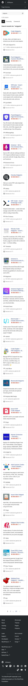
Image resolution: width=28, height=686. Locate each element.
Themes (17, 623)
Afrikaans (7, 662)
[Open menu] (25, 2)
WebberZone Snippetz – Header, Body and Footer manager (17, 579)
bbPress (5, 652)
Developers (5, 639)
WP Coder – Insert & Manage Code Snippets (17, 202)
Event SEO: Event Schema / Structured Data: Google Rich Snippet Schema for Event (18, 551)
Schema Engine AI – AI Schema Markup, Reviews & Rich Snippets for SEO (17, 290)
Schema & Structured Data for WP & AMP (17, 260)
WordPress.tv (6, 642)
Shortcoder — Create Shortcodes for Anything (17, 320)
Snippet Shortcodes (17, 522)
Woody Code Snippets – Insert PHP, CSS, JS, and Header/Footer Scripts (17, 230)
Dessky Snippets (16, 175)
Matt (4, 649)
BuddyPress (6, 655)
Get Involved (18, 633)
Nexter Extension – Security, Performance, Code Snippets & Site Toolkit (17, 435)
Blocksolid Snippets (17, 381)
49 (16, 611)
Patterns (17, 628)
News (3, 623)
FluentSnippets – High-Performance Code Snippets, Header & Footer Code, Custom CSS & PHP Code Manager (17, 116)
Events (17, 636)
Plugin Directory (6, 7)
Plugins (17, 625)
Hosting (4, 625)
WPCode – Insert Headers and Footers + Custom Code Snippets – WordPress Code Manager (17, 86)
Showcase (18, 620)
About (3, 620)
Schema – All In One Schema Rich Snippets (16, 146)
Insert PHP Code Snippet (15, 409)
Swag (17, 642)
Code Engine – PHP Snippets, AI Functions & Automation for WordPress (16, 350)
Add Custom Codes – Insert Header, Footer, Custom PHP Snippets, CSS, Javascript (17, 465)
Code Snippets (16, 31)
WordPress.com (7, 647)
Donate (18, 639)
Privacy (4, 628)
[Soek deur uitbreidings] (22, 13)
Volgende (20, 611)
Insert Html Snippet (17, 494)
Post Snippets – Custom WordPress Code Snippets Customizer (17, 58)
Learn (3, 633)
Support (4, 636)
